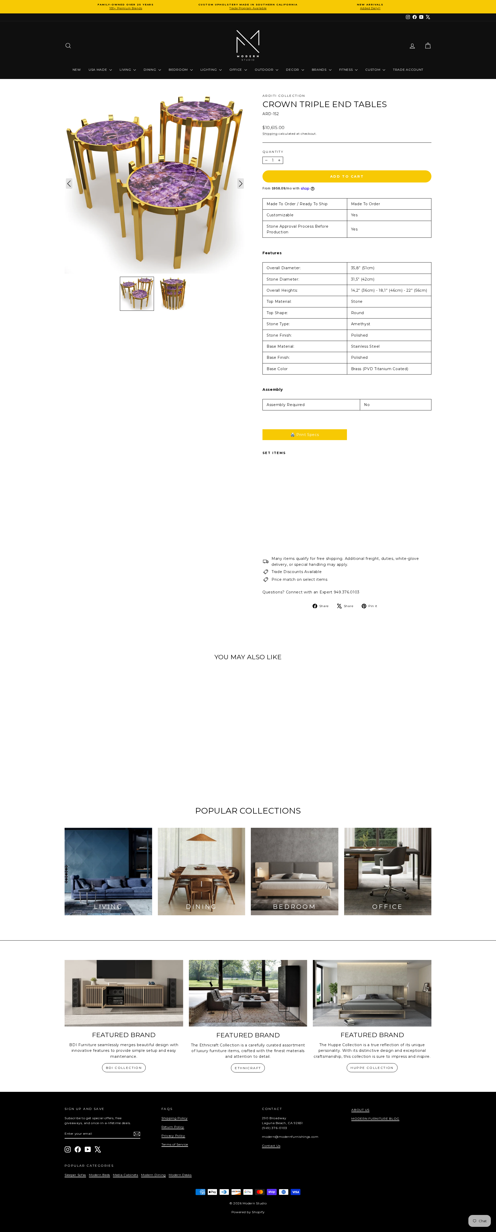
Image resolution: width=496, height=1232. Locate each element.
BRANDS (320, 69)
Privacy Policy (173, 1136)
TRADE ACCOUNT (408, 69)
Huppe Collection (372, 1068)
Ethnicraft (248, 1068)
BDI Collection (124, 1068)
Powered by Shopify (248, 1212)
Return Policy (172, 1127)
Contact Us (271, 1146)
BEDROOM (179, 69)
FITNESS (346, 69)
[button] (137, 294)
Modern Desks (180, 1175)
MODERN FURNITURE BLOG (375, 1118)
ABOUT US (360, 1110)
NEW (77, 69)
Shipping (270, 134)
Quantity (272, 152)
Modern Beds (99, 1175)
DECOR (293, 69)
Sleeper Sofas (75, 1175)
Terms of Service (174, 1144)
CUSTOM (373, 69)
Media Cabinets (125, 1175)
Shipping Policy (174, 1118)
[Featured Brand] (124, 993)
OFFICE (236, 69)
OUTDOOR (265, 69)
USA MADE (98, 69)
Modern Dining (153, 1175)
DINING (150, 69)
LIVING (126, 69)
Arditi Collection (283, 96)
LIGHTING (209, 69)
